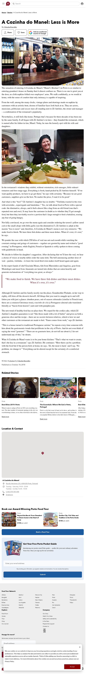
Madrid (21, 605)
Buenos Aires (5, 605)
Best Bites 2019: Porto (11, 405)
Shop (3, 621)
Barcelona (4, 600)
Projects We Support (48, 624)
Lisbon (20, 600)
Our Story (45, 613)
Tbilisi (71, 597)
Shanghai (72, 595)
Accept (72, 667)
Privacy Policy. (9, 661)
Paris (53, 595)
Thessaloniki (73, 600)
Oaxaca (37, 602)
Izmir (20, 597)
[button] (42, 453)
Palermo (37, 607)
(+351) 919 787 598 (12, 492)
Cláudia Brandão (10, 27)
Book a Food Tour (42, 532)
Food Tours (5, 613)
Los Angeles (22, 602)
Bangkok (4, 597)
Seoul (53, 607)
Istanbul (21, 595)
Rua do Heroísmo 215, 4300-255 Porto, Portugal (22, 484)
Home (4, 13)
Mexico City (38, 595)
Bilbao (3, 602)
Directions (9, 495)
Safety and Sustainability (50, 619)
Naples (37, 597)
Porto (3, 401)
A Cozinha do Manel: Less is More (25, 13)
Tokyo (71, 602)
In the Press (46, 621)
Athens (4, 595)
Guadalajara (5, 607)
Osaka (37, 605)
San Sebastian (56, 605)
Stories (9, 13)
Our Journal (5, 624)
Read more (5, 417)
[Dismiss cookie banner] (80, 647)
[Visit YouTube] (82, 668)
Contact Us (46, 626)
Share (9, 32)
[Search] (14, 3)
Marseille (21, 607)
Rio (53, 602)
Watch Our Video (48, 616)
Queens (54, 600)
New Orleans (39, 600)
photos (12, 361)
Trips (3, 619)
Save (22, 32)
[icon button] (3, 3)
